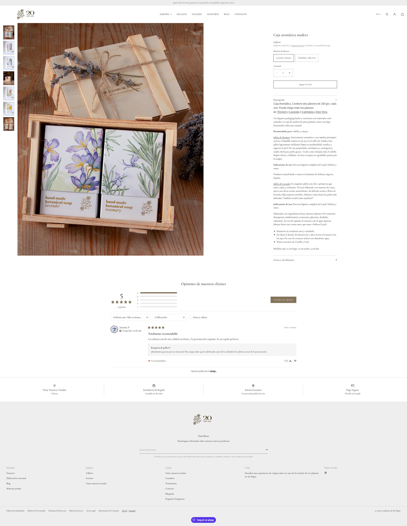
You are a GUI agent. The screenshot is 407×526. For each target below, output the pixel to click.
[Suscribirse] (264, 450)
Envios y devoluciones (283, 259)
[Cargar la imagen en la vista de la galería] (8, 32)
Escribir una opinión (283, 299)
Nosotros (213, 14)
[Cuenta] (394, 14)
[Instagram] (326, 472)
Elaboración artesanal (16, 478)
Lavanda (294, 112)
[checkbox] (206, 317)
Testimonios (171, 483)
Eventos (89, 478)
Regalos (182, 14)
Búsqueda (169, 493)
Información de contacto (108, 510)
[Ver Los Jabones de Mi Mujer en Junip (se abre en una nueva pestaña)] (213, 371)
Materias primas (13, 488)
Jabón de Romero (281, 137)
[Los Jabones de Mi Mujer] (26, 14)
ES (377, 14)
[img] (130, 330)
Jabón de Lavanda (281, 183)
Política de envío (76, 510)
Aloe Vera (321, 112)
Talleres (197, 14)
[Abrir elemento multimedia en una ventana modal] (110, 139)
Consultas (169, 478)
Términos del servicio (57, 510)
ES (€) (124, 510)
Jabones (164, 14)
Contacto (241, 14)
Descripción (278, 99)
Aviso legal (90, 510)
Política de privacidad (36, 510)
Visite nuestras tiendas (96, 483)
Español (132, 510)
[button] (387, 14)
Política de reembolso (15, 510)
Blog (227, 14)
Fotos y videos (200, 317)
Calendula (308, 112)
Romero (282, 112)
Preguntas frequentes (175, 498)
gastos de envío (298, 45)
